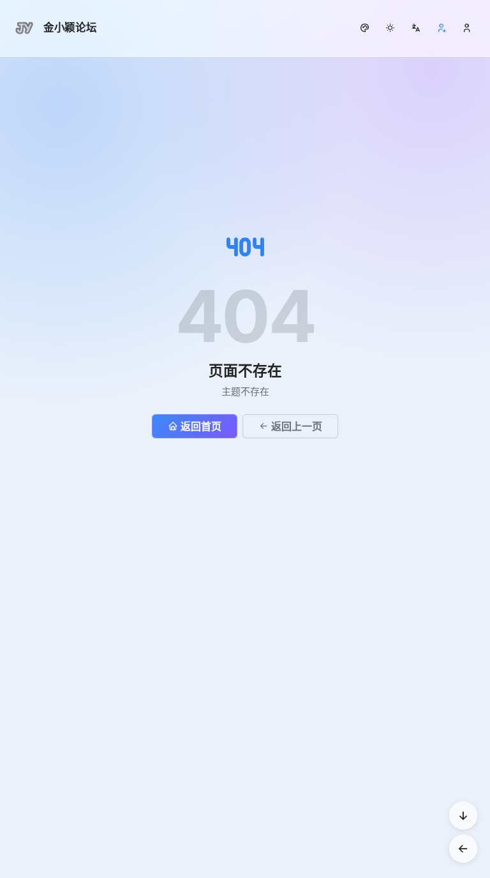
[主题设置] (390, 28)
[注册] (441, 28)
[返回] (463, 849)
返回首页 (201, 426)
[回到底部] (463, 815)
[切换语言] (416, 28)
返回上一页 (296, 426)
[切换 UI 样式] (364, 28)
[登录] (467, 28)
